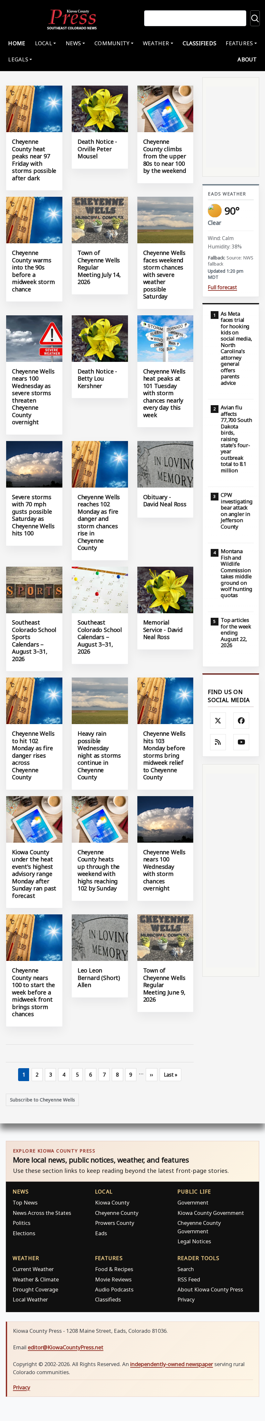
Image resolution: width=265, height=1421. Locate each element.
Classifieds (199, 43)
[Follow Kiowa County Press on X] (218, 720)
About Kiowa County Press (210, 1289)
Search (185, 1269)
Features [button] (239, 43)
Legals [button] (18, 59)
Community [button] (111, 43)
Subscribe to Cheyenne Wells (42, 1099)
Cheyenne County (116, 1212)
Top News (25, 1202)
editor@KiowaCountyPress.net (65, 1347)
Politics (21, 1222)
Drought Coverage (35, 1289)
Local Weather (30, 1299)
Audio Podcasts (114, 1289)
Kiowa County (112, 1202)
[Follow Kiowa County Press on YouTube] (241, 742)
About (247, 59)
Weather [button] (156, 43)
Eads (101, 1233)
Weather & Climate (36, 1279)
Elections (24, 1233)
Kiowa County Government (210, 1212)
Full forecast (222, 287)
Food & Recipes (114, 1269)
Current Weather (33, 1269)
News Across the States (42, 1212)
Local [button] (43, 43)
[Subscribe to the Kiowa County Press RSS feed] (218, 742)
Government (192, 1202)
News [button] (73, 43)
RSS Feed (188, 1279)
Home (16, 43)
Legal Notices (194, 1241)
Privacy (186, 1299)
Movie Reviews (113, 1279)
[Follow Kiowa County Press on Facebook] (241, 720)
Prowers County (114, 1222)
